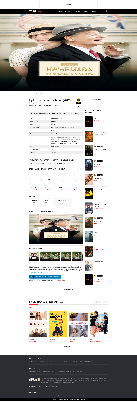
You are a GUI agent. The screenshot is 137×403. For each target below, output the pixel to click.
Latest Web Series (64, 361)
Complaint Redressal (99, 395)
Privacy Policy (80, 395)
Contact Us (40, 395)
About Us (32, 395)
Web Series (68, 11)
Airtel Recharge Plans (35, 371)
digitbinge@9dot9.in (59, 280)
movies (59, 11)
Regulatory (59, 395)
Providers (93, 11)
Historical (42, 103)
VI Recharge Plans (77, 371)
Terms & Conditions (69, 395)
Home (30, 94)
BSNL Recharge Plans (48, 371)
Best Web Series (88, 361)
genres (85, 11)
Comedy (31, 103)
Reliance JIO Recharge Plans (63, 371)
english (32, 307)
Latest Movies (33, 361)
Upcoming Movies (43, 361)
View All (98, 302)
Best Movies (54, 361)
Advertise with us (49, 395)
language (78, 11)
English (31, 105)
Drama (37, 103)
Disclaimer (89, 395)
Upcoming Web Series (76, 361)
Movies (36, 94)
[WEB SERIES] (72, 11)
